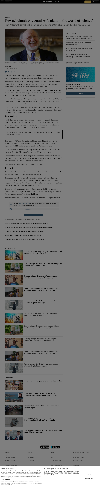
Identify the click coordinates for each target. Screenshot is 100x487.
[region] (50, 476)
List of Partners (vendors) (49, 474)
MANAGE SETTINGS (89, 478)
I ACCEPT (89, 474)
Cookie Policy (7, 479)
